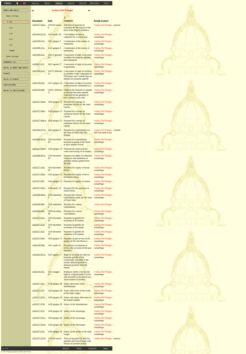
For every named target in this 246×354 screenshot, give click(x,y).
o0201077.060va (39, 25)
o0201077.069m (38, 174)
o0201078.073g (38, 41)
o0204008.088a (38, 204)
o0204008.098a (38, 211)
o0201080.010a (38, 55)
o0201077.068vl (38, 111)
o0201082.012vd (39, 34)
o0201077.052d (38, 167)
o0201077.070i (38, 284)
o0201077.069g (38, 238)
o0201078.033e (38, 272)
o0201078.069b (38, 245)
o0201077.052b (38, 225)
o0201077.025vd (39, 338)
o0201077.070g (38, 297)
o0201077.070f (38, 290)
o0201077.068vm (39, 120)
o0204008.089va (39, 195)
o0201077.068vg (39, 149)
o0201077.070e (38, 331)
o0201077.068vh (39, 102)
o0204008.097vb (39, 139)
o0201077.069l (38, 181)
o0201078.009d (38, 90)
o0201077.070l (38, 311)
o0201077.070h (38, 304)
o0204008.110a (38, 48)
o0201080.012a (38, 71)
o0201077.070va (39, 318)
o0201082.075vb (39, 130)
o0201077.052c (38, 231)
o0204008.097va (39, 155)
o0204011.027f (38, 64)
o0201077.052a (38, 218)
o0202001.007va (39, 255)
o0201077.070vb (39, 325)
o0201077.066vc (39, 188)
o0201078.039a (38, 83)
